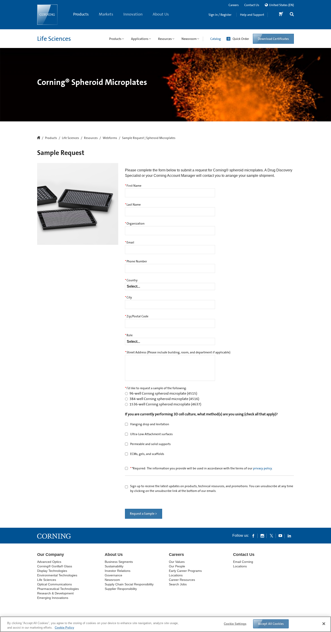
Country (131, 280)
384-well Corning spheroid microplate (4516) (164, 399)
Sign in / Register (220, 15)
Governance (113, 575)
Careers (234, 5)
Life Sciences (54, 39)
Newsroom (112, 580)
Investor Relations (117, 571)
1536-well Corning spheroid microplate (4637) (165, 404)
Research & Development (55, 593)
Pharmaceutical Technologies (58, 589)
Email (129, 242)
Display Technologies (52, 571)
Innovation (133, 14)
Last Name (133, 205)
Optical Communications (54, 584)
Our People (177, 566)
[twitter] (271, 535)
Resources (91, 138)
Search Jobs (178, 584)
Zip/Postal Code (136, 316)
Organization (135, 223)
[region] (165, 624)
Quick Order (241, 39)
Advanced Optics (49, 562)
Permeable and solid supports (150, 444)
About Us (161, 14)
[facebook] (253, 535)
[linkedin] (289, 535)
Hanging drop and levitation (149, 424)
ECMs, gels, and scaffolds (147, 454)
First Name (133, 186)
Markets (106, 14)
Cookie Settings (235, 623)
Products (81, 14)
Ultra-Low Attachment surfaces (151, 434)
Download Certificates (273, 39)
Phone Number (136, 261)
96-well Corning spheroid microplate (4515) (163, 393)
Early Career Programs (185, 571)
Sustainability (114, 566)
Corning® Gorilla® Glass (54, 566)
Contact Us (251, 5)
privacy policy (262, 468)
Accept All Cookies (271, 624)
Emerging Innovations (52, 598)
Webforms (110, 138)
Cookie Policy (64, 627)
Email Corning (243, 562)
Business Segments (119, 562)
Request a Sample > (143, 514)
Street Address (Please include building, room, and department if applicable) (177, 352)
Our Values (177, 562)
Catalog (215, 39)
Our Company (50, 554)
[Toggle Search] (292, 14)
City (128, 297)
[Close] (324, 624)
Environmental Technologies (57, 575)
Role (129, 335)
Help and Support (252, 15)
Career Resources (182, 580)
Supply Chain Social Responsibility (129, 584)
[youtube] (280, 535)
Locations (176, 575)
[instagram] (262, 535)
